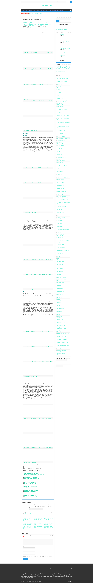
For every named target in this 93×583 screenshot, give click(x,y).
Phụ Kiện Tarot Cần (51, 1)
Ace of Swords (26, 331)
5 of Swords (26, 346)
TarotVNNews (46, 6)
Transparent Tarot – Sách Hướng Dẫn (31, 496)
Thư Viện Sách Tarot (37, 25)
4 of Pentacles (48, 418)
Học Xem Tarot (59, 174)
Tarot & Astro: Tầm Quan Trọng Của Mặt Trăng (48, 527)
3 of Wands (40, 167)
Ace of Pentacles (26, 418)
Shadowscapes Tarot (60, 244)
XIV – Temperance (42, 100)
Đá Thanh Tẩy (46, 1)
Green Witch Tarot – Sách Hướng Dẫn (31, 473)
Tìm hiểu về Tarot (60, 299)
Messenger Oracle (60, 212)
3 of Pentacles (41, 418)
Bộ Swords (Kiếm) (60, 106)
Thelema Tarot (59, 293)
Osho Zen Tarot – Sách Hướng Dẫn (63, 229)
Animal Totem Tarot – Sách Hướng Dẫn (31, 477)
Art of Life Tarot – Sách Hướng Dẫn (30, 487)
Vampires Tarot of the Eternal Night (63, 333)
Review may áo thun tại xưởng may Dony (35, 13)
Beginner (58, 95)
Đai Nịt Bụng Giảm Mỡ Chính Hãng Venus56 (63, 70)
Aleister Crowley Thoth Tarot (62, 81)
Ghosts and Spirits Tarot (61, 157)
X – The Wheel (41, 84)
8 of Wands (48, 182)
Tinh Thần (59, 305)
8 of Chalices (48, 259)
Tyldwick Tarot (59, 331)
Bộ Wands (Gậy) (60, 107)
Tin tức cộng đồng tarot (61, 300)
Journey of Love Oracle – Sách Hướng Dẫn (28, 519)
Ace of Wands (26, 167)
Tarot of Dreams (60, 271)
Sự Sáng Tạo (59, 255)
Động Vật (58, 151)
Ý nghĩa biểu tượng (60, 354)
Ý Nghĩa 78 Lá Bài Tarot (61, 353)
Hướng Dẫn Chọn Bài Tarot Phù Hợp (63, 177)
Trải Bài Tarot (59, 316)
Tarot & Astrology (60, 259)
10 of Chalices (33, 274)
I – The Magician (34, 52)
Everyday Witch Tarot (61, 156)
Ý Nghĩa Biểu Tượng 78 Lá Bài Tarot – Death (29, 513)
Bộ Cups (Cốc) (59, 103)
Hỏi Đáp (58, 176)
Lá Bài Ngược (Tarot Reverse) (62, 199)
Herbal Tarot (59, 173)
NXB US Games (60, 226)
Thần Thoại (59, 285)
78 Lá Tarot (32, 10)
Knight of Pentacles (49, 447)
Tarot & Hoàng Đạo (60, 261)
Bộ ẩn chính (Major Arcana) (62, 100)
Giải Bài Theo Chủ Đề (61, 160)
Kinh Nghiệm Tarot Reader (61, 191)
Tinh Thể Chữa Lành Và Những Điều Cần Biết (38, 519)
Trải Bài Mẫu (59, 314)
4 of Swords (48, 331)
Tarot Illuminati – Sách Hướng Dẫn (30, 483)
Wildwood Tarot (60, 347)
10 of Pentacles (34, 447)
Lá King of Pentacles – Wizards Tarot (47, 513)
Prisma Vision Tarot (60, 235)
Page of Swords (41, 361)
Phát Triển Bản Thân (60, 232)
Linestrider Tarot (60, 204)
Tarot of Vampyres (60, 276)
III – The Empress (50, 52)
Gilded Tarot (59, 163)
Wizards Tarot (59, 351)
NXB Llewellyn (59, 223)
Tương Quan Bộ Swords (61, 328)
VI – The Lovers (41, 68)
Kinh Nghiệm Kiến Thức (61, 190)
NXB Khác (59, 221)
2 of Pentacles (33, 418)
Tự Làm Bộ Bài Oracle (61, 322)
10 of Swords (33, 361)
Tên (24, 546)
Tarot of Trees (59, 274)
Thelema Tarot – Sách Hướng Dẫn (30, 492)
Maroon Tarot (59, 209)
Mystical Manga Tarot (61, 217)
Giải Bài (58, 159)
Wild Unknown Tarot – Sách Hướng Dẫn (31, 479)
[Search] (71, 2)
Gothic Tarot (59, 168)
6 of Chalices (33, 259)
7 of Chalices (41, 259)
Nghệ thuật (59, 218)
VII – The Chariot (49, 68)
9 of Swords (26, 361)
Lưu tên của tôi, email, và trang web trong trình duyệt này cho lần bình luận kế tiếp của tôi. (37, 557)
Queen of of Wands (27, 212)
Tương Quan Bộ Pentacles (62, 327)
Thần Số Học (57, 1)
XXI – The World (34, 130)
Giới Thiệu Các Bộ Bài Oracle (62, 165)
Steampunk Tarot (60, 253)
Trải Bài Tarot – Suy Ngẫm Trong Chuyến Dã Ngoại (27, 527)
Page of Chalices (42, 274)
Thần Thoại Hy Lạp (60, 291)
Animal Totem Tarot (60, 83)
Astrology (58, 89)
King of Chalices (34, 289)
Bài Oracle (59, 92)
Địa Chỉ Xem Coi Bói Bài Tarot (62, 66)
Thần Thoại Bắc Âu (60, 288)
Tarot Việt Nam (27, 25)
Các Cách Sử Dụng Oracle (62, 117)
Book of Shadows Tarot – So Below (63, 115)
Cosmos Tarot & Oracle (61, 140)
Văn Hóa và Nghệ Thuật (61, 336)
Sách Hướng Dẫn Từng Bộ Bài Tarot (32, 23)
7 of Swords (41, 346)
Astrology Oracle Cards (61, 90)
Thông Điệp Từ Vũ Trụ (61, 296)
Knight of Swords (49, 361)
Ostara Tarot (59, 231)
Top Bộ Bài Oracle (32, 1)
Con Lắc (42, 1)
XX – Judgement (26, 130)
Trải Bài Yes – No (60, 317)
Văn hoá (58, 334)
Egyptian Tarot (59, 154)
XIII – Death (33, 100)
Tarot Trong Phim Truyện (61, 277)
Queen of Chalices (27, 289)
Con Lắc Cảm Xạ (60, 135)
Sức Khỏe (59, 256)
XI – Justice (49, 84)
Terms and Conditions (38, 581)
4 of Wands (48, 167)
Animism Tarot (59, 84)
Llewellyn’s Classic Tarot (61, 206)
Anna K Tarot (59, 86)
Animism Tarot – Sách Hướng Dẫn (30, 486)
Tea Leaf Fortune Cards (61, 282)
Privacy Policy (31, 581)
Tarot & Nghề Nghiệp (60, 262)
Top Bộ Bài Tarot (38, 1)
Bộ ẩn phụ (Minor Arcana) (61, 101)
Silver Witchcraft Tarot (45, 24)
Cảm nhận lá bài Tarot (61, 130)
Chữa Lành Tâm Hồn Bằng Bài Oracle (48, 519)
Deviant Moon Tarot (60, 143)
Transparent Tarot (60, 319)
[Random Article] (71, 10)
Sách (44, 10)
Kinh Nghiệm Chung (60, 188)
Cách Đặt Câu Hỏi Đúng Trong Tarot (63, 122)
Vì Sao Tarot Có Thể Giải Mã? (62, 339)
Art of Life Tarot (59, 87)
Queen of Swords (27, 376)
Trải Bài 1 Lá (59, 310)
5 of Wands (26, 182)
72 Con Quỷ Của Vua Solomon (62, 78)
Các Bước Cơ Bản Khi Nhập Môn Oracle (48, 524)
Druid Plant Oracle (60, 145)
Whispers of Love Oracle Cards (62, 342)
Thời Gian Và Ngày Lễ (61, 294)
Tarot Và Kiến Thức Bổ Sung (62, 279)
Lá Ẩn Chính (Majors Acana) (62, 194)
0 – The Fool (26, 52)
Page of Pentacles (42, 447)
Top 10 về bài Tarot (60, 308)
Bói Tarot (38, 10)
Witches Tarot (59, 348)
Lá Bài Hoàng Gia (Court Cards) (62, 197)
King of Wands (33, 212)
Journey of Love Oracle (61, 180)
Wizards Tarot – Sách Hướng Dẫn (30, 491)
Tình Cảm (59, 302)
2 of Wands (33, 167)
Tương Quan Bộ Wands (61, 330)
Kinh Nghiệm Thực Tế (61, 193)
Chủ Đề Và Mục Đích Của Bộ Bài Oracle (27, 524)
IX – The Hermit (34, 84)
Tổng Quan (60, 10)
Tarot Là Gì (25, 10)
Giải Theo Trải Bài (60, 162)
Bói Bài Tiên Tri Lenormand (62, 109)
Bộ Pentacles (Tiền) (60, 104)
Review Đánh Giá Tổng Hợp (62, 238)
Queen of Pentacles (27, 462)
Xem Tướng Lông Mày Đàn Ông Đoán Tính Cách (63, 68)
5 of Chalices (26, 259)
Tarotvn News (69, 581)
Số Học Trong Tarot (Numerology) (63, 250)
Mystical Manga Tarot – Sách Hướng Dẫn (31, 481)
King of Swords (34, 376)
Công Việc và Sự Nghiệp (61, 136)
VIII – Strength (26, 84)
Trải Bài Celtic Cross (60, 313)
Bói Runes (59, 112)
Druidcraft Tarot (59, 146)
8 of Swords (48, 346)
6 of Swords (33, 346)
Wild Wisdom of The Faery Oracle (63, 345)
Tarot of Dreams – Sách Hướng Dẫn (30, 494)
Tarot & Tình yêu (60, 264)
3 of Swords (41, 331)
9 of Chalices (26, 274)
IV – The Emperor (27, 68)
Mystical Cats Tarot (60, 215)
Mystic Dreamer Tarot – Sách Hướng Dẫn (31, 478)
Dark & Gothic (59, 142)
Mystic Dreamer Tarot (61, 214)
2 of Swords (33, 331)
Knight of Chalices (49, 274)
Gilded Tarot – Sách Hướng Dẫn (30, 482)
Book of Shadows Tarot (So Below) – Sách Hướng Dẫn (34, 474)
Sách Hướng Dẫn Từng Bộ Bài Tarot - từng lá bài (37, 23)
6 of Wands (33, 182)
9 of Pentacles (26, 447)
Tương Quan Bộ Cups (61, 325)
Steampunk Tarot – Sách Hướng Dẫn (31, 490)
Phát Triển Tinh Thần (60, 234)
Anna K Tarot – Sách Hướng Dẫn (30, 495)
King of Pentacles (34, 462)
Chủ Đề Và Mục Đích (61, 133)
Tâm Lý (58, 258)
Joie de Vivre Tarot (60, 179)
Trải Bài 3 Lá (59, 311)
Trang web (25, 553)
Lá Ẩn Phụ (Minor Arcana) (61, 196)
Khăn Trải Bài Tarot (60, 185)
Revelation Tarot (60, 237)
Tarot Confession (60, 268)
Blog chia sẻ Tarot (60, 98)
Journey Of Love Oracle (61, 182)
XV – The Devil (49, 100)
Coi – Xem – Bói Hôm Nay (64, 24)
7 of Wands (40, 182)
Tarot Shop (53, 10)
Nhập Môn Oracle (60, 220)
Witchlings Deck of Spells (61, 350)
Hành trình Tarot (60, 171)
